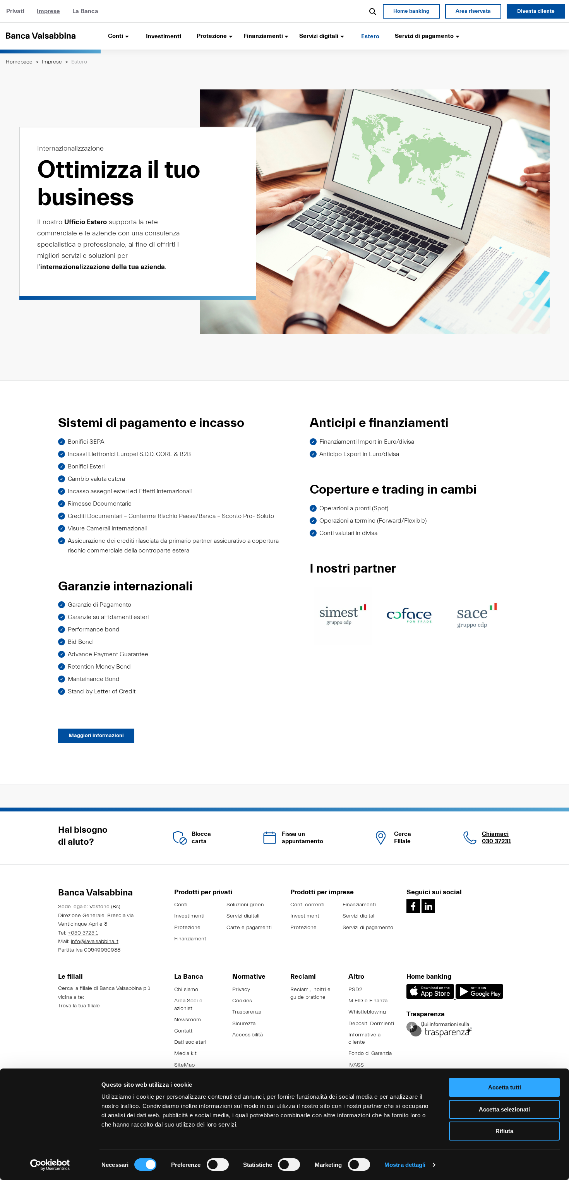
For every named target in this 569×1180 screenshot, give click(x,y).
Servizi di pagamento (368, 927)
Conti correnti (307, 905)
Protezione (187, 927)
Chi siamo (186, 989)
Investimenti (163, 36)
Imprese (48, 11)
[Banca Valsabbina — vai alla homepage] (50, 36)
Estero (370, 36)
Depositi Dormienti (371, 1023)
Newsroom (187, 1020)
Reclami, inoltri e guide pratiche (310, 993)
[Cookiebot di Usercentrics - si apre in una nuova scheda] (50, 1165)
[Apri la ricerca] (373, 11)
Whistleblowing (367, 1012)
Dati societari (190, 1042)
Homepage (19, 62)
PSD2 (355, 989)
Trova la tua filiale (79, 1006)
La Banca (85, 11)
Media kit (185, 1053)
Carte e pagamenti (249, 927)
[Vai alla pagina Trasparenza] (439, 1029)
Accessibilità (247, 1035)
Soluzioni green (245, 905)
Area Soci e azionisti (188, 1005)
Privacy (241, 989)
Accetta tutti (504, 1087)
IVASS (356, 1065)
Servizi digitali (242, 916)
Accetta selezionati (504, 1109)
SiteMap (184, 1065)
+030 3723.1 (83, 933)
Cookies (242, 1001)
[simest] (343, 615)
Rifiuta (504, 1131)
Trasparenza (246, 1012)
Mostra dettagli (405, 1164)
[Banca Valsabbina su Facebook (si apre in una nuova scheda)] (413, 906)
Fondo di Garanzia (370, 1053)
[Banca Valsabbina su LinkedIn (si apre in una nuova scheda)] (428, 906)
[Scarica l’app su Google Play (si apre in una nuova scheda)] (479, 997)
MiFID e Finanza (367, 1001)
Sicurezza (243, 1023)
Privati (15, 11)
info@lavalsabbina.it (94, 941)
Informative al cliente (365, 1039)
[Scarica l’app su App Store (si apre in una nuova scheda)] (431, 997)
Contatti (184, 1031)
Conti (180, 905)
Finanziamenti (190, 939)
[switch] (218, 1164)
